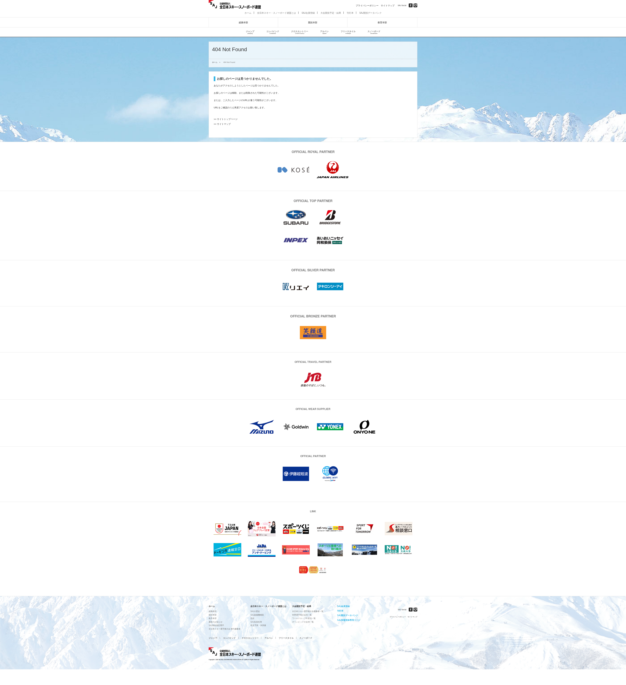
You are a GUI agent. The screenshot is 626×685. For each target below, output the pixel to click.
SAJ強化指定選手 (216, 625)
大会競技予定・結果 (330, 13)
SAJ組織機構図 (257, 615)
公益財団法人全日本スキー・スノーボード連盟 (235, 652)
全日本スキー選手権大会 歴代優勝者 (224, 629)
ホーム (248, 13)
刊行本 (350, 13)
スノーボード (374, 32)
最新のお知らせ (215, 622)
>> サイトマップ (222, 124)
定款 (252, 618)
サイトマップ (388, 5)
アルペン (324, 32)
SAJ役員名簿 (256, 622)
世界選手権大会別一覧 (302, 615)
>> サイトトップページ (226, 119)
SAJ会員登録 (308, 13)
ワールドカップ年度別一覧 (304, 618)
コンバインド (272, 32)
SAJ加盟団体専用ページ (348, 620)
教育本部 (382, 22)
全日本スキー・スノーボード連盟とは (276, 13)
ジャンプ (250, 32)
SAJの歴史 (255, 611)
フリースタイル (348, 32)
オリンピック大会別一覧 (303, 622)
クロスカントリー (299, 32)
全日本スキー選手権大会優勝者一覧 (307, 611)
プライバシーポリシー (367, 5)
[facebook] (411, 5)
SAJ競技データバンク (370, 13)
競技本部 (312, 22)
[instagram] (415, 5)
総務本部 (243, 22)
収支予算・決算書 (258, 625)
